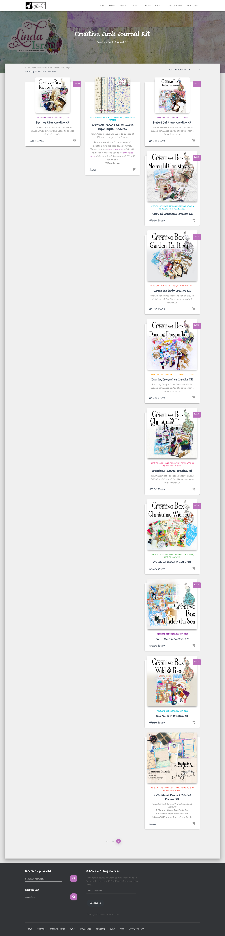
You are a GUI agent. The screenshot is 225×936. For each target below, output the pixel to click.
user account (114, 149)
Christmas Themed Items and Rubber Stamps (172, 206)
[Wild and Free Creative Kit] (172, 681)
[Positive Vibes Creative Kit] (52, 95)
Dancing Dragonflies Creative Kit (172, 379)
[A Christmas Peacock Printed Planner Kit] (172, 758)
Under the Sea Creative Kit (172, 639)
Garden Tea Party (185, 286)
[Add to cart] (74, 141)
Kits (34, 68)
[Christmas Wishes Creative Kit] (172, 524)
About (111, 6)
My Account (192, 6)
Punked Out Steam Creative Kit (172, 122)
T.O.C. (72, 929)
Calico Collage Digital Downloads (106, 118)
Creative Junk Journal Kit (51, 68)
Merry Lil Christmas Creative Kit (172, 214)
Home (102, 6)
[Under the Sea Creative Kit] (172, 604)
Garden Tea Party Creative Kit (172, 290)
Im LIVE (147, 6)
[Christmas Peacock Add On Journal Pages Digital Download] (112, 95)
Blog (134, 6)
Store (158, 6)
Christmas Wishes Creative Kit (172, 562)
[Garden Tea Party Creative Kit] (172, 255)
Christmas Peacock (160, 463)
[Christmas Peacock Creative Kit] (172, 433)
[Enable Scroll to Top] (219, 930)
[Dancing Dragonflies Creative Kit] (172, 344)
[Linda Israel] (35, 5)
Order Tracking (57, 929)
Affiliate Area (175, 6)
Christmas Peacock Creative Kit (172, 471)
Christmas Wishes (172, 557)
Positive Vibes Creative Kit (52, 122)
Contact (123, 6)
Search (73, 878)
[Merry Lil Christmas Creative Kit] (172, 176)
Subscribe (95, 903)
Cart (112, 929)
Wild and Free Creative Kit (172, 716)
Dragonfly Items (186, 375)
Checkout (100, 929)
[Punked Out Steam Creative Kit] (172, 95)
